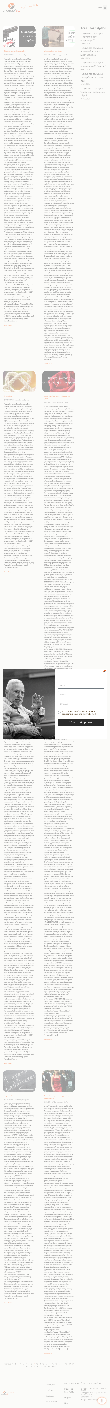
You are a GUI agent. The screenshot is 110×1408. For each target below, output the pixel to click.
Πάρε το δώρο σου (81, 722)
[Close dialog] (105, 671)
